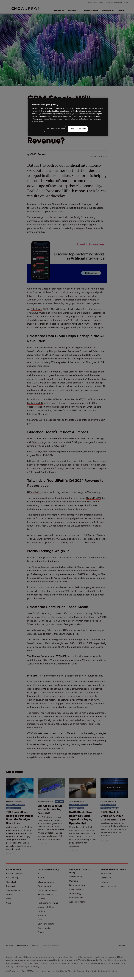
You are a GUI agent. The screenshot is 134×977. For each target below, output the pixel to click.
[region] (68, 117)
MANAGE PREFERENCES (55, 129)
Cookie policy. (38, 122)
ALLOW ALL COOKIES (77, 129)
